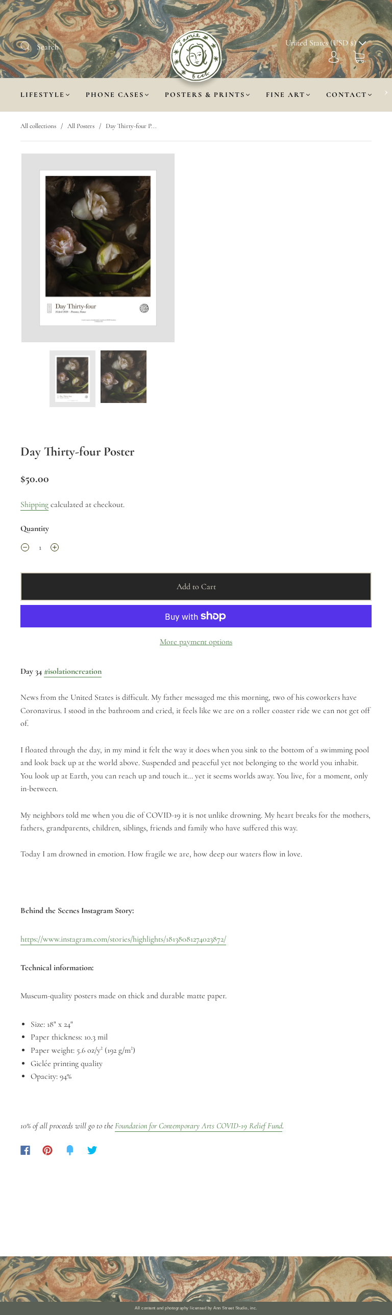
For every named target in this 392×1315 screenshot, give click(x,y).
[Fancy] (70, 1150)
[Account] (334, 56)
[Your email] (284, 1279)
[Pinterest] (47, 1150)
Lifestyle (42, 94)
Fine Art (285, 94)
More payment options (196, 642)
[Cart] (359, 56)
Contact (346, 94)
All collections (38, 126)
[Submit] (31, 46)
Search (48, 47)
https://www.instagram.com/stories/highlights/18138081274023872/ (123, 939)
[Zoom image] (98, 250)
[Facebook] (25, 1150)
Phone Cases (115, 94)
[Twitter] (92, 1150)
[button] (36, 250)
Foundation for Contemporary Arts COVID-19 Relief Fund (198, 1126)
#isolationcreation (73, 671)
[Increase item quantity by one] (54, 549)
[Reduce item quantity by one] (25, 549)
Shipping (34, 504)
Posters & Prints (205, 94)
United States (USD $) (321, 43)
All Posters (80, 126)
